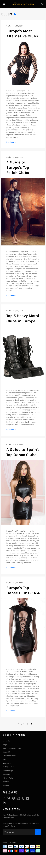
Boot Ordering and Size (12, 748)
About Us (6, 741)
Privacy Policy (8, 778)
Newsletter (7, 763)
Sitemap (6, 785)
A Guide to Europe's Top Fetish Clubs (17, 167)
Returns (6, 782)
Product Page (8, 770)
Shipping (6, 774)
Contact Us (7, 752)
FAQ (4, 759)
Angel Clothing (12, 842)
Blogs (5, 745)
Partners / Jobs (9, 767)
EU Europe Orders (9, 756)
